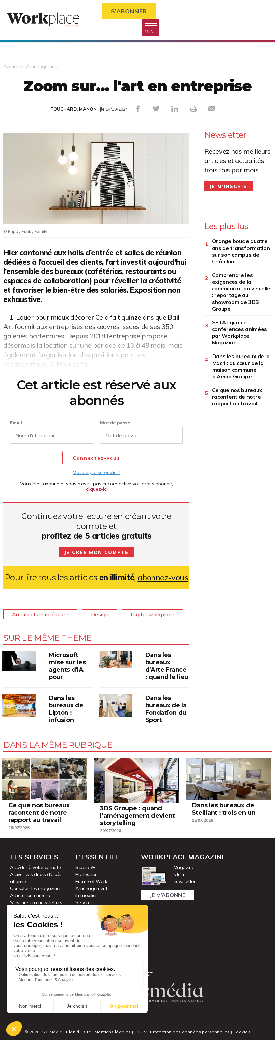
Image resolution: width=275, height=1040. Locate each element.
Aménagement (42, 66)
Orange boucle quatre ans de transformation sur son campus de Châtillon (241, 251)
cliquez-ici (96, 489)
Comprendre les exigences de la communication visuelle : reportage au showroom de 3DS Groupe (241, 292)
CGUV (140, 1031)
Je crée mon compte (96, 552)
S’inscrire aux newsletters (36, 902)
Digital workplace (153, 614)
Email (16, 422)
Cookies (242, 1031)
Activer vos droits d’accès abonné (36, 877)
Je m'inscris (229, 186)
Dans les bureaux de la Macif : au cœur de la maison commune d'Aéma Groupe (241, 366)
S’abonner (129, 11)
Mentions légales (113, 1031)
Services (84, 902)
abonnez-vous (163, 577)
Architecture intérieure (40, 614)
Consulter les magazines (36, 888)
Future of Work (91, 881)
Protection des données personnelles (190, 1031)
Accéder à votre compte (35, 867)
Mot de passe (115, 422)
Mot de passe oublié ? (96, 472)
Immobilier (86, 895)
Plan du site (78, 1031)
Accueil (10, 66)
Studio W (85, 867)
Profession (86, 874)
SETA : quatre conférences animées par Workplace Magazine (239, 332)
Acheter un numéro (30, 895)
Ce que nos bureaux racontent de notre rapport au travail (237, 397)
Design (100, 614)
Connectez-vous (96, 458)
